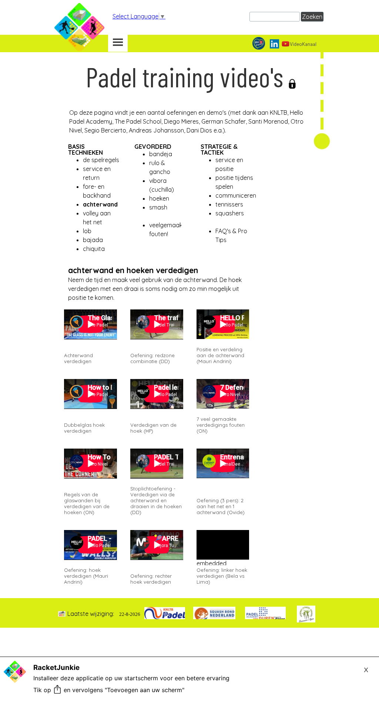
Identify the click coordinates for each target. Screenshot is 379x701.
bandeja (160, 154)
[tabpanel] (190, 103)
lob (87, 231)
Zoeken (312, 16)
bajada (93, 240)
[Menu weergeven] (118, 43)
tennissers (229, 204)
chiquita (94, 248)
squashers (229, 213)
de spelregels (101, 160)
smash (158, 207)
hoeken (159, 198)
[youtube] (285, 43)
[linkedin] (274, 43)
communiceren (235, 195)
